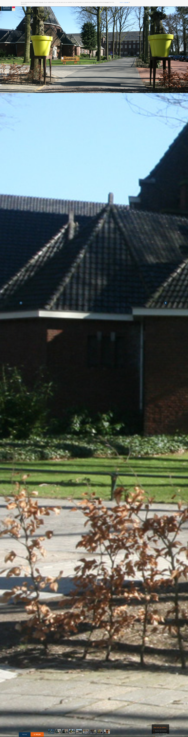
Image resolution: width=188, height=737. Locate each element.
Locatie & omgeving (161, 733)
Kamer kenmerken (161, 731)
